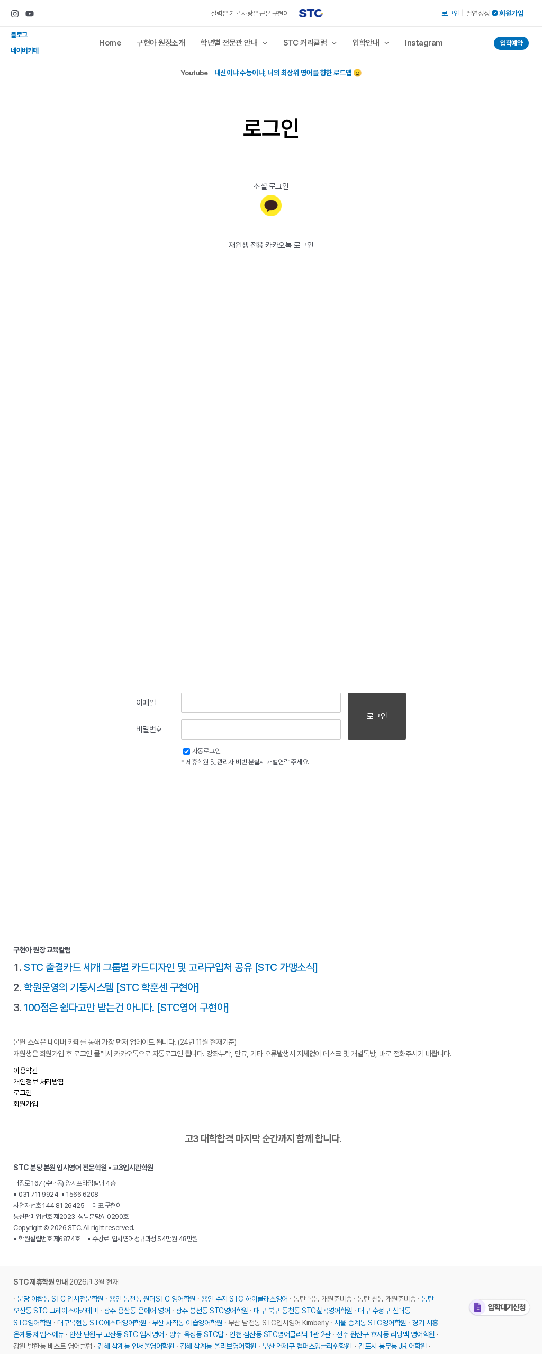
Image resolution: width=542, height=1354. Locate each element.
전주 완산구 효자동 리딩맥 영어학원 (385, 1334)
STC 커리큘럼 (305, 43)
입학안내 (366, 43)
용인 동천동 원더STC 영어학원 (152, 1299)
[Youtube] (29, 14)
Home (110, 43)
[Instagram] (15, 14)
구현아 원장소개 (161, 43)
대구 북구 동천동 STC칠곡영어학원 (303, 1310)
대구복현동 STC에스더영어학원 (101, 1323)
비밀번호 (149, 729)
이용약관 (25, 1070)
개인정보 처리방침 (38, 1081)
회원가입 (25, 1104)
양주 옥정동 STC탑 (196, 1334)
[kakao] (271, 205)
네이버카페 (25, 51)
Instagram (424, 43)
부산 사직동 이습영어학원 (187, 1323)
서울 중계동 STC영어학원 (370, 1323)
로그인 (450, 13)
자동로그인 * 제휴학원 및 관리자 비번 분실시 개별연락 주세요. (245, 756)
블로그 (19, 35)
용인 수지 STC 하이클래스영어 (244, 1299)
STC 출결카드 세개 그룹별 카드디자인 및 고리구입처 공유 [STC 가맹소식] (171, 967)
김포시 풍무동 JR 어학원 (392, 1346)
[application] (262, 43)
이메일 (146, 703)
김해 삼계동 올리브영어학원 (218, 1346)
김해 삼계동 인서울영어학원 (135, 1346)
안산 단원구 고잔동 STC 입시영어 (116, 1334)
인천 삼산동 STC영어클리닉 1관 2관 (280, 1334)
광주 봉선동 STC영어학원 (212, 1310)
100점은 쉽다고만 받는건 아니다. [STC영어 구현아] (126, 1007)
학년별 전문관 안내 (229, 43)
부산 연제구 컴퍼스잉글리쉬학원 (306, 1346)
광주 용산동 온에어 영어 (137, 1310)
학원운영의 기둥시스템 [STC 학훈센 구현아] (112, 987)
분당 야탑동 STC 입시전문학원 (60, 1299)
